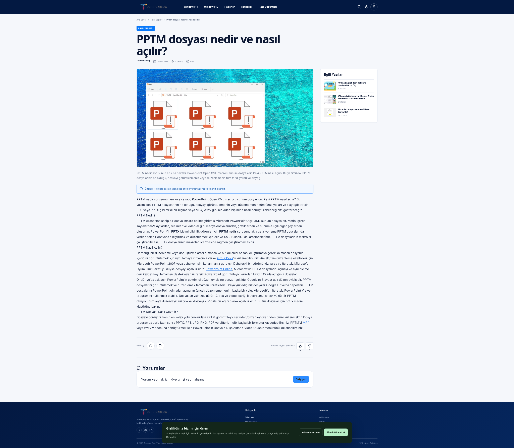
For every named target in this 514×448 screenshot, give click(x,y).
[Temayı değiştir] (366, 6)
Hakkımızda (324, 417)
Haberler (229, 6)
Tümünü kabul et (336, 432)
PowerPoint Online (219, 269)
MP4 (306, 323)
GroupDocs (225, 258)
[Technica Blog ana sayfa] (154, 6)
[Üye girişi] (373, 6)
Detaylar (171, 437)
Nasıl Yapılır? (156, 19)
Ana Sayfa (142, 19)
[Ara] (359, 6)
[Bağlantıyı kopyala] (160, 346)
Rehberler (246, 6)
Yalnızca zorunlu (311, 432)
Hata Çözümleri (268, 6)
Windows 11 (191, 6)
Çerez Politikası (370, 443)
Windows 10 (211, 6)
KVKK (360, 443)
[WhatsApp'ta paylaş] (151, 346)
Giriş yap (301, 379)
